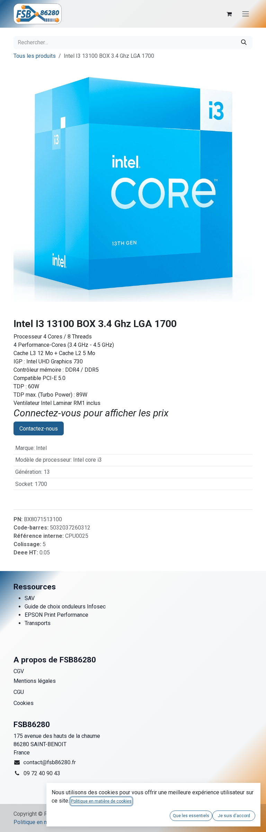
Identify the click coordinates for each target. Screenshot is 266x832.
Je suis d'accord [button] (234, 815)
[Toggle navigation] (245, 14)
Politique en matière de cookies (101, 801)
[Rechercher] (243, 42)
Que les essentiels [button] (191, 815)
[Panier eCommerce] (229, 14)
